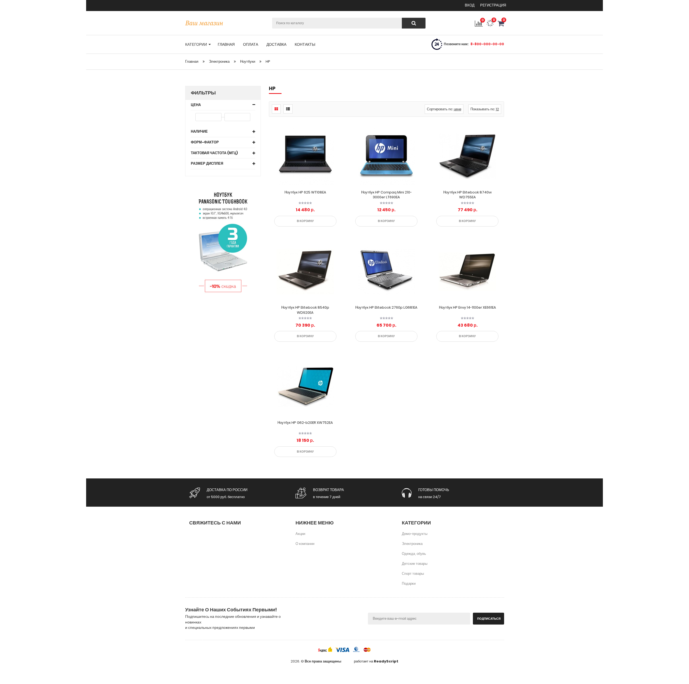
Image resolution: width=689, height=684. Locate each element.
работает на (376, 661)
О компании (305, 543)
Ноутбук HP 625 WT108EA (305, 192)
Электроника (219, 61)
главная (226, 44)
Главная (191, 61)
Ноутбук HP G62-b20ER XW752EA (305, 422)
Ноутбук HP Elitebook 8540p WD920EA (305, 310)
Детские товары (414, 563)
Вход (470, 5)
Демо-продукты (414, 533)
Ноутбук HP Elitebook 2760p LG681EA (386, 307)
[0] (501, 25)
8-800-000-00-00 (487, 44)
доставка (276, 44)
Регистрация (493, 5)
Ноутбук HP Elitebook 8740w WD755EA (467, 195)
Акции (300, 533)
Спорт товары (413, 573)
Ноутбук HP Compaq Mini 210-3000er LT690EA (386, 195)
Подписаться (489, 618)
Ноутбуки (247, 61)
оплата (250, 44)
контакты (305, 44)
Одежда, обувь (414, 553)
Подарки (409, 583)
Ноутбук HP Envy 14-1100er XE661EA (467, 307)
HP (268, 61)
